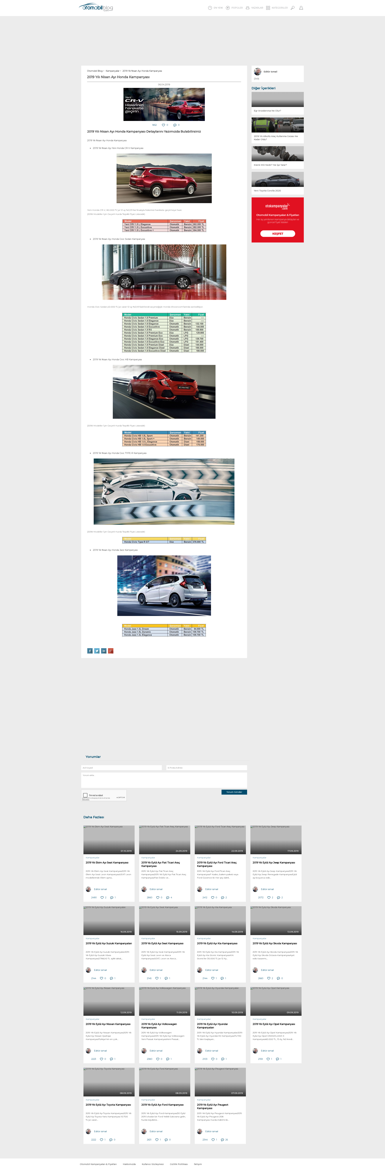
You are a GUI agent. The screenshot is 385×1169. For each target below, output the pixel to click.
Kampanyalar (92, 857)
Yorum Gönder (234, 792)
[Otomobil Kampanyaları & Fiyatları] (278, 219)
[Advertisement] (192, 41)
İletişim (198, 1164)
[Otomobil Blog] (96, 7)
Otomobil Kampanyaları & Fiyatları (98, 1164)
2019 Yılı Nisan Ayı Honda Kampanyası (118, 77)
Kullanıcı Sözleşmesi (153, 1164)
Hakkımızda (129, 1164)
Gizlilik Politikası (179, 1164)
